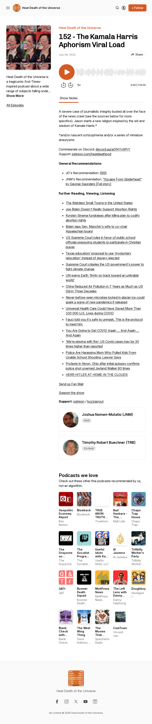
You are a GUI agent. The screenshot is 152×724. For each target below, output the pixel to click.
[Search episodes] (117, 8)
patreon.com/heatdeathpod (91, 154)
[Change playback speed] (79, 85)
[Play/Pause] (67, 72)
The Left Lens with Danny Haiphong (120, 594)
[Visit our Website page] (95, 702)
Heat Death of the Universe (41, 7)
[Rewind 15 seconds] (63, 85)
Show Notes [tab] (69, 98)
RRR (103, 173)
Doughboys (139, 588)
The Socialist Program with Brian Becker (84, 556)
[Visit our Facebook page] (57, 702)
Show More (15, 96)
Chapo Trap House (136, 514)
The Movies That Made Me (101, 633)
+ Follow (137, 7)
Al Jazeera (119, 551)
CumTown (120, 628)
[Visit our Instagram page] (66, 702)
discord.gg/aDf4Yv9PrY (113, 149)
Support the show (71, 393)
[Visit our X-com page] (76, 702)
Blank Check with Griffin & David (64, 634)
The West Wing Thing (83, 631)
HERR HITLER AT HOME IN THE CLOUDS (97, 375)
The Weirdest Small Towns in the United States (99, 203)
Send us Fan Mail (71, 384)
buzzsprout (95, 401)
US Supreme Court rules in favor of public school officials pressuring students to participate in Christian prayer (103, 242)
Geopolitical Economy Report (67, 514)
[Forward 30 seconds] (70, 85)
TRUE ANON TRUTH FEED (100, 515)
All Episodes (15, 105)
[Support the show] (123, 8)
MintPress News (102, 590)
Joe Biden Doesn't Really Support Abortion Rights (101, 209)
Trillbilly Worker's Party (137, 553)
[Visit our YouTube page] (85, 702)
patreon (79, 401)
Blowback (84, 510)
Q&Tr (62, 588)
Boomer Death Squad (82, 592)
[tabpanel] (102, 258)
